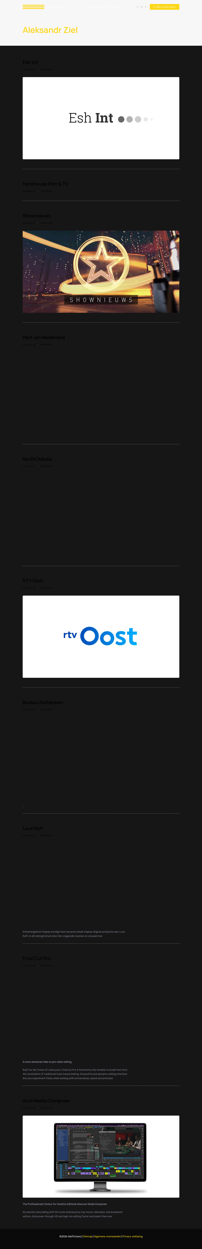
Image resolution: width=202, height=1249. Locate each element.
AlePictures (104, 7)
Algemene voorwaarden (107, 1236)
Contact (117, 7)
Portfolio (90, 7)
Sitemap (87, 1236)
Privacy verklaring (133, 1236)
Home (79, 7)
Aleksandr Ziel (29, 69)
